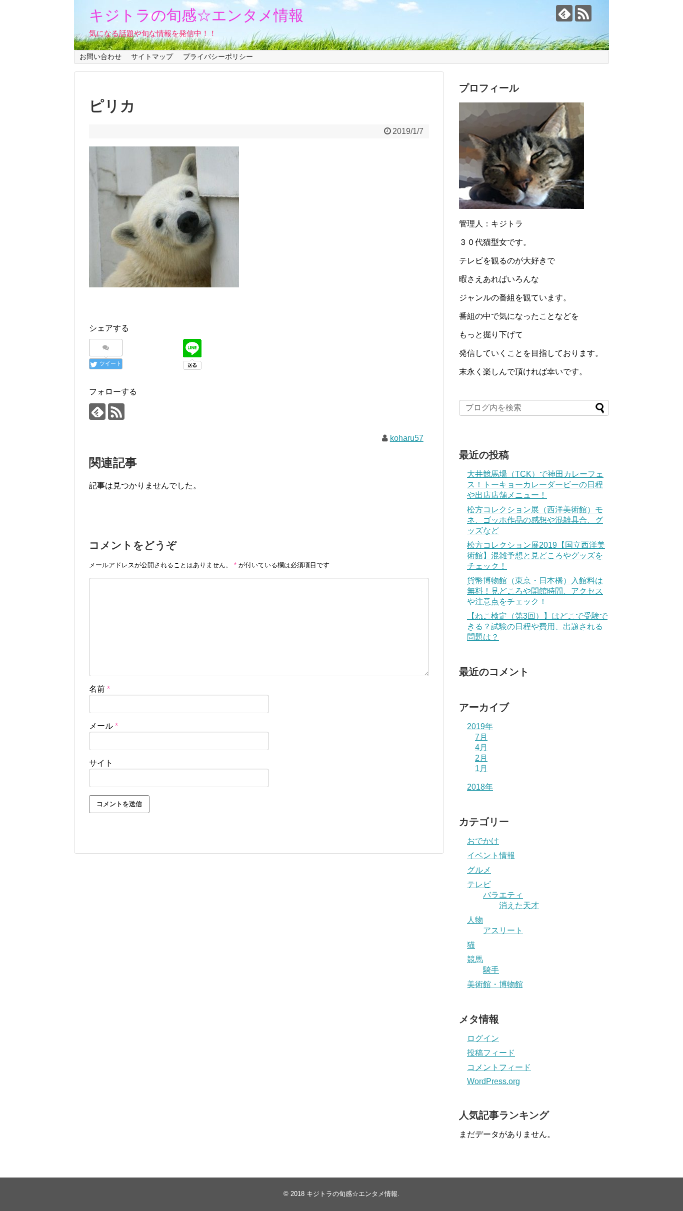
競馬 (475, 959)
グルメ (479, 870)
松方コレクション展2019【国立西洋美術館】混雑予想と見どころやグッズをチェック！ (536, 555)
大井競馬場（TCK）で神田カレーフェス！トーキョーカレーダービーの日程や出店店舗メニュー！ (535, 484)
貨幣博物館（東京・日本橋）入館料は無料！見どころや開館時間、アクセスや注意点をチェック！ (535, 591)
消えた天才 (519, 905)
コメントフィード (499, 1067)
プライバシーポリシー (218, 56)
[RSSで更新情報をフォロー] (583, 13)
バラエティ (503, 895)
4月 (481, 747)
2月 (481, 758)
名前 (99, 689)
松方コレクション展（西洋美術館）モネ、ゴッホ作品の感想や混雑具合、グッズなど (535, 520)
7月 (481, 737)
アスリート (503, 930)
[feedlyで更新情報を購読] (564, 13)
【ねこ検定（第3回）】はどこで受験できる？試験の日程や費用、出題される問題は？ (537, 626)
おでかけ (483, 841)
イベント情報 (491, 855)
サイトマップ (152, 56)
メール (103, 726)
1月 (481, 768)
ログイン (483, 1038)
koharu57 (407, 438)
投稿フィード (491, 1053)
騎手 (491, 970)
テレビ (479, 884)
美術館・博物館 (495, 984)
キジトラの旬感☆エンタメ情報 (196, 15)
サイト (101, 763)
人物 (475, 920)
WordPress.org (493, 1081)
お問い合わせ (101, 56)
